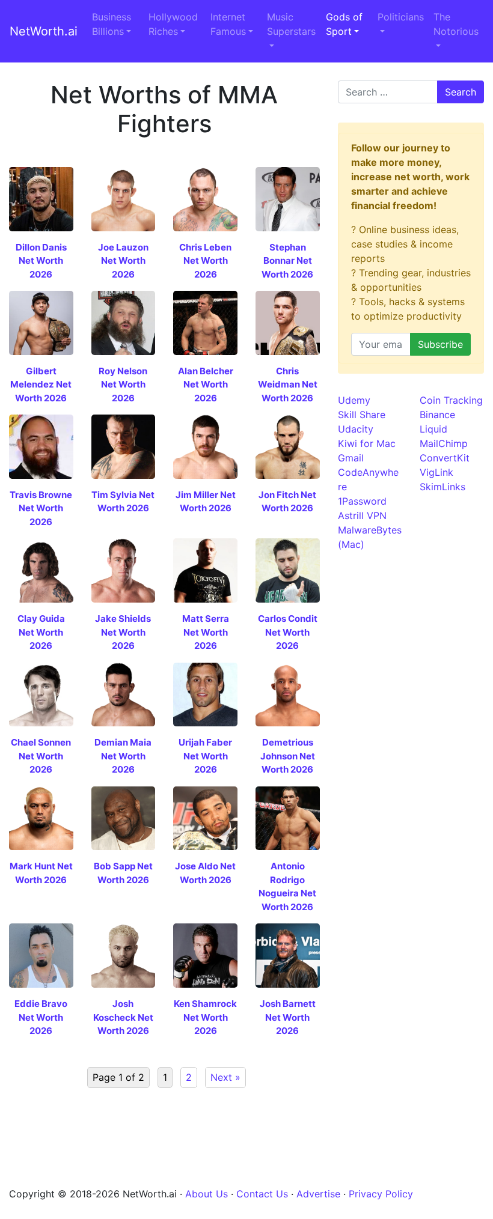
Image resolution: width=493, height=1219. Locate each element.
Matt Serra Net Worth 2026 (205, 632)
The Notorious (456, 24)
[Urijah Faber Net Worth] (205, 693)
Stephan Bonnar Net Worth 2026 (287, 261)
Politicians (401, 17)
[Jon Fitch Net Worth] (288, 446)
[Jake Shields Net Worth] (123, 570)
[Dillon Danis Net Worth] (41, 198)
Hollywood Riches (173, 24)
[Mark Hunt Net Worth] (41, 817)
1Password (362, 501)
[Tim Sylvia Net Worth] (123, 446)
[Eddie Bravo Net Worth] (41, 955)
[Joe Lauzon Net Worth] (123, 198)
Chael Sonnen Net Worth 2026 (41, 756)
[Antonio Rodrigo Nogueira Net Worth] (288, 817)
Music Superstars (291, 24)
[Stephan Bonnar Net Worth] (288, 198)
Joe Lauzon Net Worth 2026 (123, 261)
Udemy (354, 400)
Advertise (318, 1194)
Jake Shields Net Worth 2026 (123, 632)
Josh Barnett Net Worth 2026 (288, 1017)
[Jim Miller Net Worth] (205, 446)
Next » (225, 1077)
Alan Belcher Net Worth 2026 (205, 384)
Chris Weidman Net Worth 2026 (287, 384)
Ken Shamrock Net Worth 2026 (205, 1017)
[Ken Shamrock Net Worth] (205, 955)
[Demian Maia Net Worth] (123, 693)
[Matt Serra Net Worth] (205, 570)
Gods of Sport (344, 24)
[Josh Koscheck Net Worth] (123, 955)
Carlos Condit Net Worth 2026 (287, 632)
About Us (206, 1194)
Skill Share (361, 415)
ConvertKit (445, 458)
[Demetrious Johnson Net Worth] (288, 693)
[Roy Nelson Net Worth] (123, 322)
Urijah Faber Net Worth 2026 (205, 756)
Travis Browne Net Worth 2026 (41, 508)
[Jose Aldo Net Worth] (205, 817)
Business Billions (111, 24)
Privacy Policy (381, 1194)
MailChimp (444, 443)
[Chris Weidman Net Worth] (288, 322)
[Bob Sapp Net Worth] (123, 817)
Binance (437, 415)
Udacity (355, 429)
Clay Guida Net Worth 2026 (41, 632)
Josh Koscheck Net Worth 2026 (123, 1017)
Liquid (433, 429)
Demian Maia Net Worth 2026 (123, 756)
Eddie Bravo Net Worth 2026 (40, 1017)
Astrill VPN (362, 515)
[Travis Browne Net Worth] (41, 446)
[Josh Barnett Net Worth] (288, 955)
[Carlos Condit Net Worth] (288, 570)
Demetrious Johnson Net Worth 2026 (287, 756)
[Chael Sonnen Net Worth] (41, 693)
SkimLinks (442, 487)
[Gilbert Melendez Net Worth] (41, 322)
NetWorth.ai (44, 31)
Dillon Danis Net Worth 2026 (41, 261)
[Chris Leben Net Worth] (205, 198)
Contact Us (262, 1194)
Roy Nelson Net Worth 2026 (123, 384)
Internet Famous (228, 24)
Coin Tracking (451, 400)
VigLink (436, 472)
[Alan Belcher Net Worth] (205, 322)
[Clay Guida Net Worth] (41, 570)
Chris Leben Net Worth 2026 (205, 261)
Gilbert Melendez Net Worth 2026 (41, 384)
